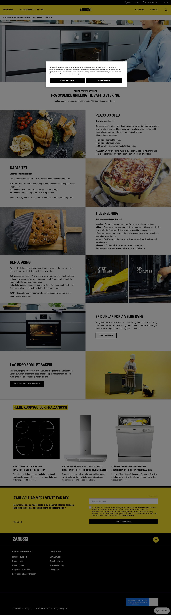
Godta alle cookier (104, 81)
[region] (86, 74)
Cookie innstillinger (67, 81)
